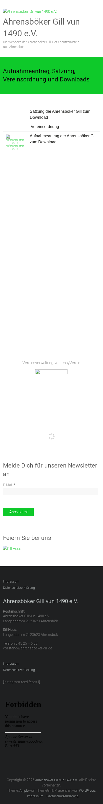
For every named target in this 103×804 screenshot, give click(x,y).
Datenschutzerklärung (19, 588)
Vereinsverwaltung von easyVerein (51, 363)
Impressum (11, 581)
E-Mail (9, 485)
